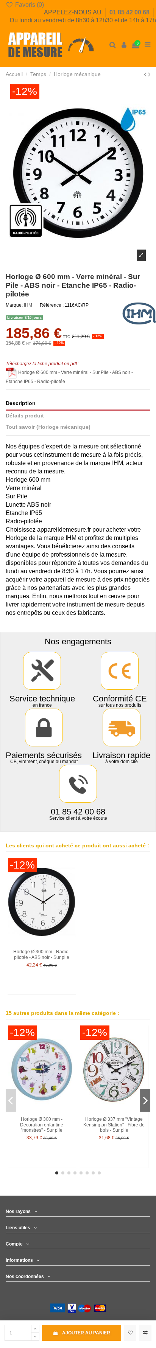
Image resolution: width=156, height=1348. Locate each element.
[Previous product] (146, 74)
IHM (28, 305)
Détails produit (25, 416)
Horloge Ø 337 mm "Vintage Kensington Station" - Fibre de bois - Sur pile (114, 1125)
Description (21, 403)
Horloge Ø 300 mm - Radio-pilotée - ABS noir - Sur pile (41, 954)
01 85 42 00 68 (130, 12)
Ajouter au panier (86, 1333)
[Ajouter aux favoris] (130, 1333)
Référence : (52, 305)
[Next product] (149, 74)
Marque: (14, 305)
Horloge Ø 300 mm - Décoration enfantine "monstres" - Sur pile (41, 1125)
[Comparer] (70, 880)
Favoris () (29, 5)
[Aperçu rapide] (70, 893)
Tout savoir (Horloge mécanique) (48, 427)
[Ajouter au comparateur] (145, 1333)
